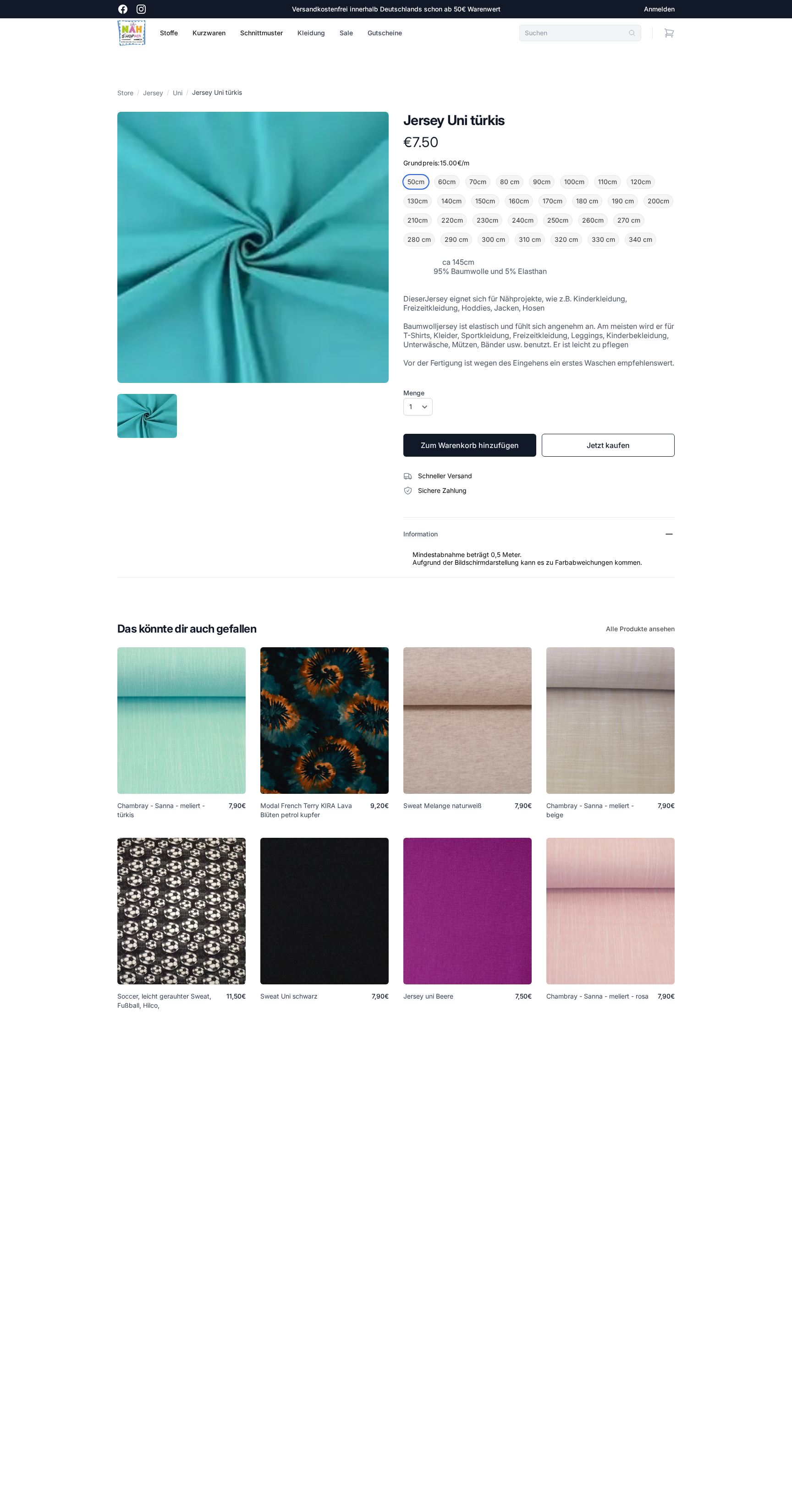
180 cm (587, 201)
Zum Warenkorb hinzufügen (470, 445)
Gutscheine (385, 33)
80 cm (509, 182)
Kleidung (311, 33)
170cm (552, 201)
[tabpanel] (253, 247)
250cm (557, 220)
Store (125, 93)
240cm (523, 220)
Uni (177, 93)
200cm (658, 201)
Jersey (153, 93)
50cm (415, 182)
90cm (541, 182)
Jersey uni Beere (428, 996)
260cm (593, 220)
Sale (346, 33)
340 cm (640, 239)
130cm (417, 201)
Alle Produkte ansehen (640, 629)
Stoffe (169, 33)
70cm (477, 182)
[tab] (147, 416)
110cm (607, 182)
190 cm (623, 201)
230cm (487, 220)
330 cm (603, 239)
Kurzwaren (209, 33)
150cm (485, 201)
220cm (452, 220)
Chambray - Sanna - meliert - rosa (597, 996)
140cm (451, 201)
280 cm (419, 239)
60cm (447, 182)
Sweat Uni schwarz (289, 996)
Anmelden (659, 9)
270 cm (628, 220)
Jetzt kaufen (608, 445)
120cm (641, 182)
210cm (417, 220)
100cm (574, 182)
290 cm (456, 239)
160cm (519, 201)
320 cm (566, 239)
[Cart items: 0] (669, 32)
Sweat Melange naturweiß (442, 805)
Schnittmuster (261, 33)
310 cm (530, 239)
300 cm (493, 239)
